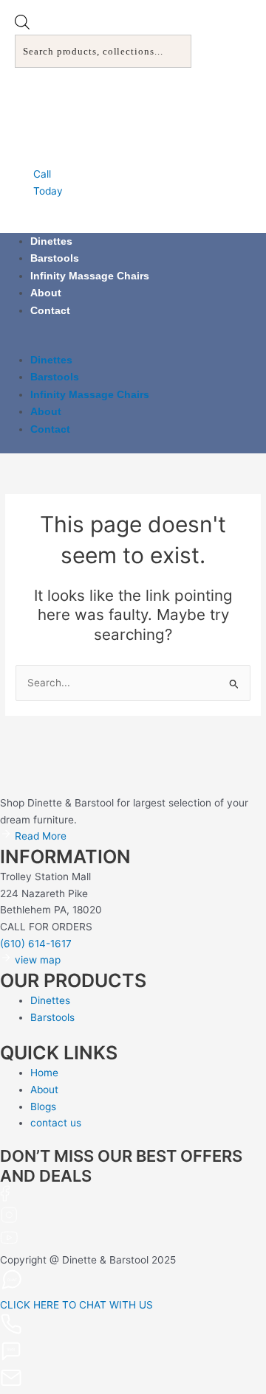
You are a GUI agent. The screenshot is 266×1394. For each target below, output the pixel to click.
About (45, 293)
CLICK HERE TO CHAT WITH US (76, 1305)
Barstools (54, 258)
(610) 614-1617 (36, 943)
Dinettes (51, 241)
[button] (133, 343)
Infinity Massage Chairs (89, 276)
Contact (50, 310)
